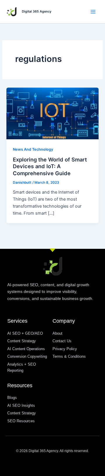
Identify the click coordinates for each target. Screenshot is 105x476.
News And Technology (33, 149)
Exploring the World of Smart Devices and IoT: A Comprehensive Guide (50, 166)
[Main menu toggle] (93, 12)
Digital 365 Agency (36, 11)
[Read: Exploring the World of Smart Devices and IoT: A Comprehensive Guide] (52, 113)
